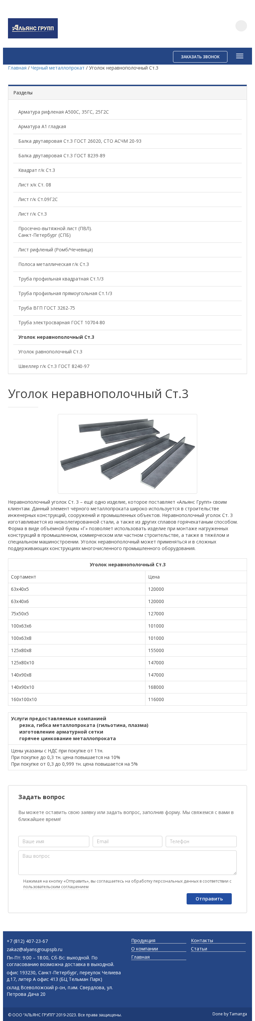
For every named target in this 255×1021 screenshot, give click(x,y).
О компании (144, 948)
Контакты (202, 940)
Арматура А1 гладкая (42, 126)
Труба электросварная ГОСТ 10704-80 (61, 322)
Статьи (199, 948)
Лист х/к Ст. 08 (34, 184)
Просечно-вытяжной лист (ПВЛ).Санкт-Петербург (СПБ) (55, 231)
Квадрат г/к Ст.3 (36, 170)
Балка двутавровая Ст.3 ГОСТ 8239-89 (61, 155)
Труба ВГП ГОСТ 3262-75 (46, 308)
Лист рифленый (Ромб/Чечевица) (55, 249)
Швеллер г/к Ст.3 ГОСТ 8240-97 (53, 366)
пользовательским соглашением (56, 887)
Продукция (143, 940)
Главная (140, 957)
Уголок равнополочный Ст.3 (50, 351)
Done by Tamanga (229, 1014)
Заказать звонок (200, 57)
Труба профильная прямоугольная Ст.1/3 (65, 293)
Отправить (209, 898)
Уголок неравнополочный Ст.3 (56, 337)
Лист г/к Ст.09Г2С (38, 199)
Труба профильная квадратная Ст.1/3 (61, 279)
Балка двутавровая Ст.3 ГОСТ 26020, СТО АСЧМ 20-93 (79, 141)
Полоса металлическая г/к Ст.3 (53, 264)
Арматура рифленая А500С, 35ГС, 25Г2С (63, 112)
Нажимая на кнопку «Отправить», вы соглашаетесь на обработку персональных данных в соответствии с (127, 884)
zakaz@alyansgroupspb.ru (34, 949)
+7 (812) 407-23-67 (27, 941)
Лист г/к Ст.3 (32, 214)
